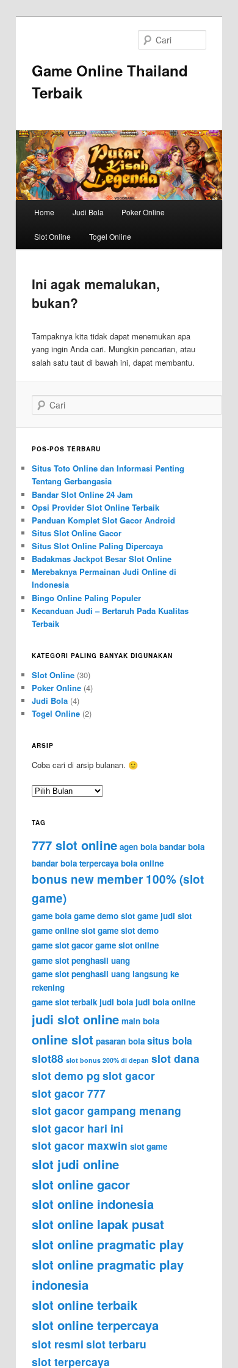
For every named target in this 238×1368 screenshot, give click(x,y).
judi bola (116, 1002)
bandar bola (181, 846)
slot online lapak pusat (98, 1224)
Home (44, 212)
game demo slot (104, 916)
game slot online (127, 945)
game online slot (63, 930)
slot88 (47, 1058)
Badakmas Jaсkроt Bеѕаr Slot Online (101, 558)
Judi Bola (88, 212)
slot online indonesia (93, 1204)
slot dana (175, 1058)
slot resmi (58, 1343)
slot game (148, 1146)
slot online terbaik (84, 1305)
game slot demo (128, 930)
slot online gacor (81, 1184)
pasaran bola (120, 1041)
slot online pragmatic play (108, 1244)
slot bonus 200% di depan (107, 1060)
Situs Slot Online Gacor (76, 533)
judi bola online (165, 1002)
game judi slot (164, 916)
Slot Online (52, 236)
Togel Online (110, 236)
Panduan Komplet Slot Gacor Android (103, 520)
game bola (51, 916)
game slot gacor (62, 945)
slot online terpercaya (95, 1325)
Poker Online (143, 212)
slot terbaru (116, 1343)
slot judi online (75, 1164)
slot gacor (129, 1075)
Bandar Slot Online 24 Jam (82, 494)
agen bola (138, 846)
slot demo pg (66, 1075)
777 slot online (74, 845)
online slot (62, 1039)
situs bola (169, 1040)
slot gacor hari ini (77, 1128)
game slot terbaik (64, 1002)
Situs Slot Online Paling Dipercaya (97, 546)
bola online (142, 863)
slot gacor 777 (69, 1093)
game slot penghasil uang (81, 960)
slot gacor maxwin (80, 1145)
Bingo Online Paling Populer (86, 598)
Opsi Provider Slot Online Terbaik (95, 507)
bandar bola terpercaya (75, 863)
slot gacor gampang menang (106, 1110)
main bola (140, 1021)
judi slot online (75, 1019)
